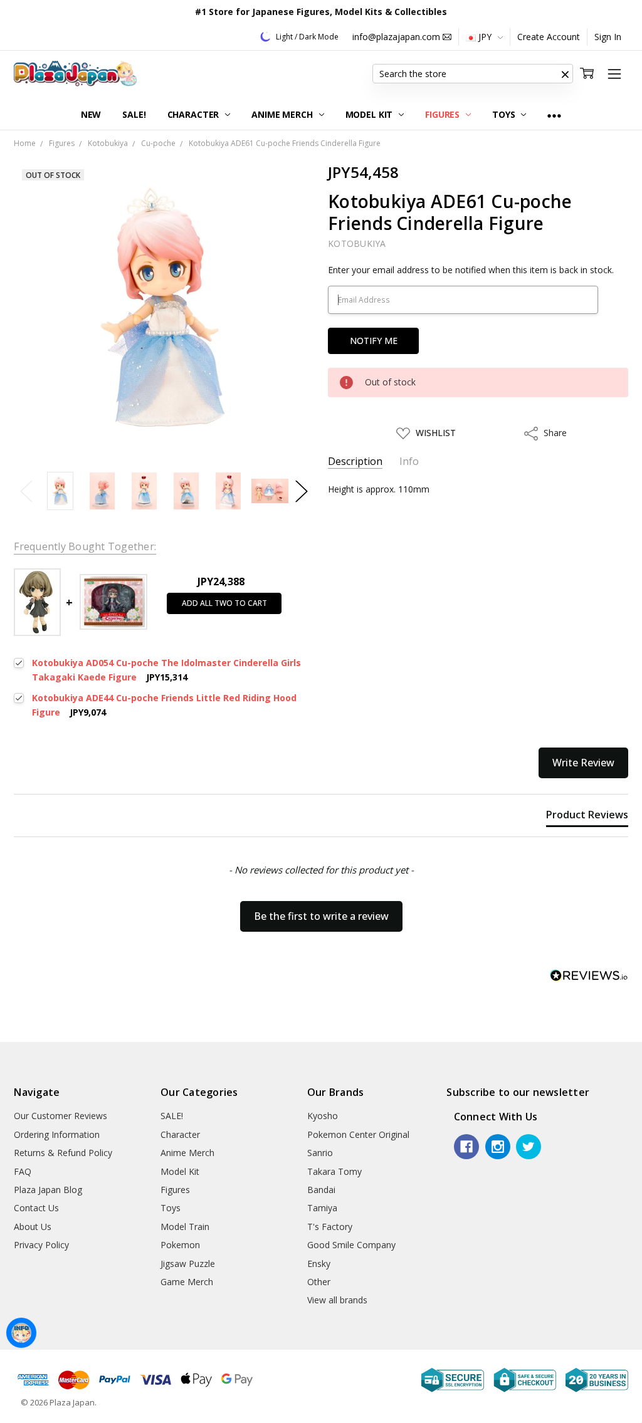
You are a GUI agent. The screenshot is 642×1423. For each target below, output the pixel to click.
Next (301, 491)
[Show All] (554, 115)
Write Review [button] (583, 762)
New (91, 114)
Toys (504, 114)
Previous (26, 491)
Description (355, 461)
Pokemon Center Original (358, 1134)
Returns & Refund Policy (63, 1153)
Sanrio (320, 1153)
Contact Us (36, 1208)
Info (409, 461)
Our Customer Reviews (60, 1116)
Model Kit (370, 114)
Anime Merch (283, 114)
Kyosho (322, 1116)
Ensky (318, 1263)
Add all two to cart (224, 603)
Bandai (321, 1190)
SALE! (133, 114)
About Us (32, 1227)
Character (194, 114)
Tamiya (322, 1208)
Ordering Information (57, 1134)
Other (318, 1282)
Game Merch (186, 1282)
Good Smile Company (351, 1245)
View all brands (337, 1300)
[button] (565, 74)
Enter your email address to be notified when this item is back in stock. (471, 270)
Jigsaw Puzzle (187, 1263)
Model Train (184, 1227)
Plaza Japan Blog (48, 1190)
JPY (485, 37)
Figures (443, 114)
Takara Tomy (334, 1171)
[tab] (587, 817)
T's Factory (329, 1227)
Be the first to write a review (321, 916)
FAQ (22, 1171)
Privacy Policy (41, 1245)
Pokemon (180, 1245)
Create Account (548, 37)
